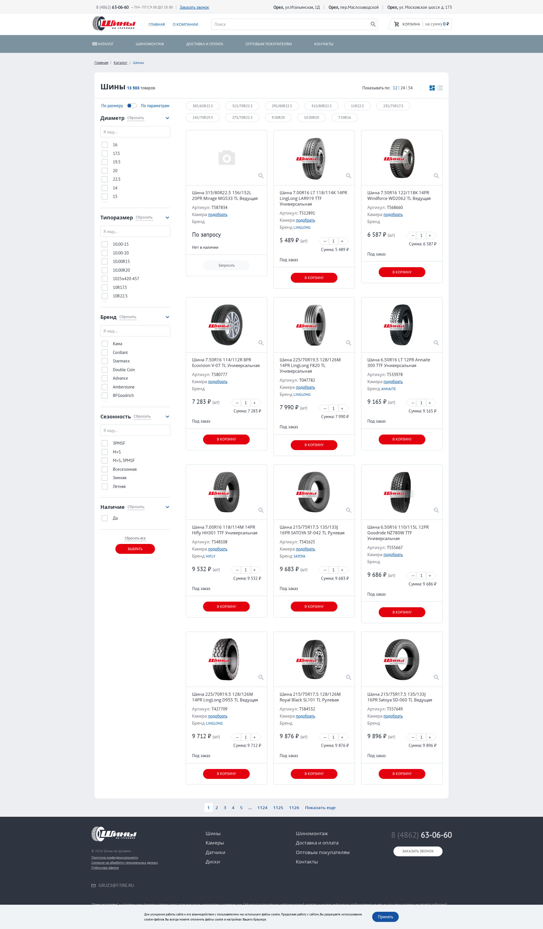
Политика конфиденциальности (114, 857)
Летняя (119, 486)
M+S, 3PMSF (124, 460)
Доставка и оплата (204, 43)
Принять (385, 916)
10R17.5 (120, 287)
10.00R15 (121, 261)
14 (115, 188)
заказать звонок (418, 851)
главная (157, 24)
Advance (120, 378)
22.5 (116, 179)
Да (115, 518)
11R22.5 (357, 105)
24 (402, 87)
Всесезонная (125, 469)
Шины (138, 62)
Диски (213, 861)
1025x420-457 (126, 278)
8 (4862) (112, 7)
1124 (262, 807)
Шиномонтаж (150, 43)
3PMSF (119, 443)
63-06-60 (421, 835)
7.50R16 (344, 117)
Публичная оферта (105, 867)
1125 (278, 807)
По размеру (112, 105)
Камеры (215, 842)
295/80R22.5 (282, 105)
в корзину (314, 277)
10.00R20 (121, 270)
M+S (117, 452)
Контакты (323, 43)
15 (115, 196)
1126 (294, 807)
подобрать (217, 214)
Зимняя (119, 477)
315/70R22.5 (242, 105)
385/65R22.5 (203, 105)
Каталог (121, 62)
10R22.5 (120, 296)
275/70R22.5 (242, 117)
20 (115, 170)
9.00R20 (278, 117)
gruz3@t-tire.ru (116, 885)
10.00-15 (121, 244)
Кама (117, 343)
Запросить (226, 265)
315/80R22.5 (321, 105)
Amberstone (124, 387)
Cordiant (120, 352)
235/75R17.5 (393, 105)
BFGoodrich (123, 395)
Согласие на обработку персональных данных (124, 862)
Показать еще (320, 807)
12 (395, 87)
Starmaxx (121, 361)
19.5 (116, 162)
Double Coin (124, 369)
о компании (185, 24)
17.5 (116, 153)
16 (115, 144)
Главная (101, 62)
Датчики (215, 852)
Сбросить (135, 117)
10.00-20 (121, 253)
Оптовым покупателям (268, 43)
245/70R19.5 (203, 117)
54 (410, 87)
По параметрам (155, 105)
